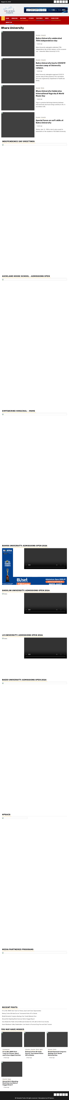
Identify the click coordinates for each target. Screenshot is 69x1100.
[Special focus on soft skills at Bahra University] (17, 124)
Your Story (55, 18)
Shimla (42, 88)
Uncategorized (6, 1049)
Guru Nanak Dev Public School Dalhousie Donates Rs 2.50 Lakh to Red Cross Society (25, 1021)
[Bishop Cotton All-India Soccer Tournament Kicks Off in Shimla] (34, 1039)
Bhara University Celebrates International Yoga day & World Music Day (50, 93)
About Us (9, 22)
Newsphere (42, 1098)
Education (38, 35)
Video (47, 18)
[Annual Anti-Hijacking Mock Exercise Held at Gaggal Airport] (11, 1069)
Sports (41, 1049)
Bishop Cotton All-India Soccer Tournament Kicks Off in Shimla (19, 1013)
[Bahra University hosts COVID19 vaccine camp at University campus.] (17, 70)
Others (31, 18)
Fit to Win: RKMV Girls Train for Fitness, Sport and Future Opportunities (21, 1011)
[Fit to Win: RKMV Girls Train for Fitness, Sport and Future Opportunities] (11, 1039)
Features (39, 18)
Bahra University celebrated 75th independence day (49, 39)
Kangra (9, 1079)
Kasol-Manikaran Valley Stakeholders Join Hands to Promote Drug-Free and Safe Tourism (27, 1024)
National (23, 18)
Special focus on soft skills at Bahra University (49, 121)
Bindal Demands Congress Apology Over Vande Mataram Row (19, 1016)
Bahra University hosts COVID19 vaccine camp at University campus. (50, 65)
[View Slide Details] (34, 975)
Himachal (15, 18)
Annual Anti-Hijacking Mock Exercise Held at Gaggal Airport (18, 1019)
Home (7, 18)
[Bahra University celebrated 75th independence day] (17, 43)
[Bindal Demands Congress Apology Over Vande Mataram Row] (57, 1039)
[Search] (66, 18)
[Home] (3, 18)
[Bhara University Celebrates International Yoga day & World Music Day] (17, 97)
